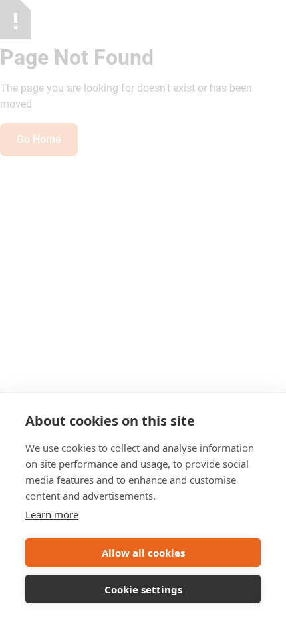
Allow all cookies (143, 552)
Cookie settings (143, 589)
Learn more (51, 514)
